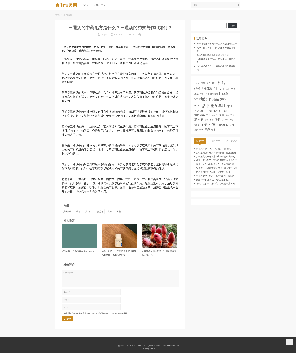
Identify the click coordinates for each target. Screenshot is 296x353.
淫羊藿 (223, 110)
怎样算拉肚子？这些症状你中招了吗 (213, 148)
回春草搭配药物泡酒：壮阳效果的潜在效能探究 (159, 253)
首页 (85, 5)
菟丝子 (196, 125)
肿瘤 (231, 120)
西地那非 (222, 124)
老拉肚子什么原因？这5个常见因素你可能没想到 (216, 164)
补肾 (212, 124)
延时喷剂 (214, 94)
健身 (208, 83)
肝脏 (217, 119)
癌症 (227, 115)
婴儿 (202, 94)
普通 (229, 106)
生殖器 (214, 115)
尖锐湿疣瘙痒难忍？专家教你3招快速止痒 (217, 43)
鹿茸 (213, 129)
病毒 (221, 115)
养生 (214, 83)
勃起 (222, 82)
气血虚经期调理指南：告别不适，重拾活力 (216, 168)
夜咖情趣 (67, 15)
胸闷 (153, 115)
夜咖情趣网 (136, 345)
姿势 (196, 94)
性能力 (212, 106)
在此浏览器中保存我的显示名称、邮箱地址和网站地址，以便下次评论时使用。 (96, 313)
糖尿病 (199, 119)
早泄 (221, 106)
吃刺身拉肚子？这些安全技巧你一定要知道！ (216, 183)
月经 (196, 110)
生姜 (125, 47)
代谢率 (196, 83)
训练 (232, 124)
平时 (207, 94)
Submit (67, 318)
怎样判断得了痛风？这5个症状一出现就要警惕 (216, 175)
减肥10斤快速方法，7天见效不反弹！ (214, 179)
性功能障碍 (218, 99)
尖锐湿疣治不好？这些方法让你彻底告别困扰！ (216, 156)
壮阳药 (226, 89)
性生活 (200, 105)
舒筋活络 (96, 50)
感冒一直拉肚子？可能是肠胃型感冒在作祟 (216, 160)
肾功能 (225, 119)
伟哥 (203, 83)
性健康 (223, 93)
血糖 (204, 125)
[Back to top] (289, 342)
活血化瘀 (213, 111)
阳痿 (207, 129)
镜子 (201, 129)
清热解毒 (160, 47)
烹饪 (208, 115)
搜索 (233, 25)
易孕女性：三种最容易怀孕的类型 (78, 251)
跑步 (196, 129)
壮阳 (218, 88)
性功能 (201, 99)
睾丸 (232, 115)
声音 (233, 88)
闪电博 (152, 348)
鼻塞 (119, 211)
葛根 (111, 47)
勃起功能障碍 (203, 89)
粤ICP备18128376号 (171, 345)
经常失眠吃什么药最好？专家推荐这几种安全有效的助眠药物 (119, 253)
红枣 (206, 120)
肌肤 (211, 119)
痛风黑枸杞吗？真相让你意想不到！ (214, 55)
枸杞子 (203, 110)
